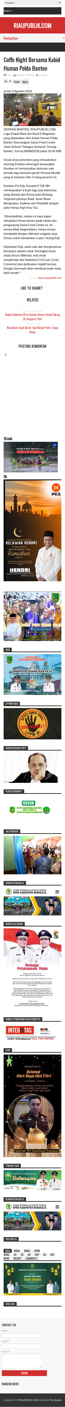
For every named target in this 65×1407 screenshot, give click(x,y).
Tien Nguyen (55, 1400)
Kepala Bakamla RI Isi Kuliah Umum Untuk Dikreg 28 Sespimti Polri (32, 316)
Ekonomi (20, 75)
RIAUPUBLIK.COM (32, 25)
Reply (9, 75)
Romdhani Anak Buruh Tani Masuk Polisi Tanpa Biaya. (32, 329)
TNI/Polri (30, 75)
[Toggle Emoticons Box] (6, 355)
